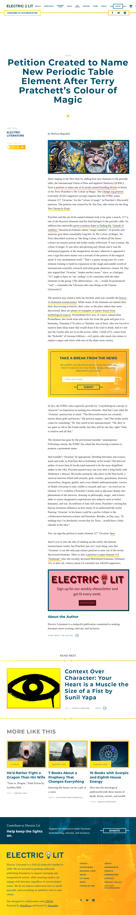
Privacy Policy (113, 882)
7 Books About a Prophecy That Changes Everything (66, 777)
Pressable (53, 905)
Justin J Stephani (81, 708)
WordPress (26, 905)
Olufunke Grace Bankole (69, 798)
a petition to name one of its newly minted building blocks (85, 187)
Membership (111, 867)
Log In (118, 6)
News (69, 6)
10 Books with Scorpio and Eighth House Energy (109, 777)
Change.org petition (112, 191)
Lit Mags (77, 6)
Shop (83, 882)
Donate (114, 830)
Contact (109, 878)
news (68, 56)
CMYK (49, 901)
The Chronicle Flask (59, 208)
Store (95, 6)
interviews (49, 6)
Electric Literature (15, 134)
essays (38, 6)
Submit (88, 387)
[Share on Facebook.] (13, 147)
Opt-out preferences (112, 887)
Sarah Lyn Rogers (106, 802)
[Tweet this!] (18, 147)
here (112, 533)
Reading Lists (60, 6)
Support (86, 6)
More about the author (60, 635)
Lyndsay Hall (21, 793)
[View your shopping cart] (130, 6)
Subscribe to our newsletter (22, 13)
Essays (83, 863)
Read (98, 708)
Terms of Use (87, 886)
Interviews (86, 867)
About (104, 6)
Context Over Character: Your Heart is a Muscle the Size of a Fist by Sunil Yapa (97, 684)
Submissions (111, 875)
